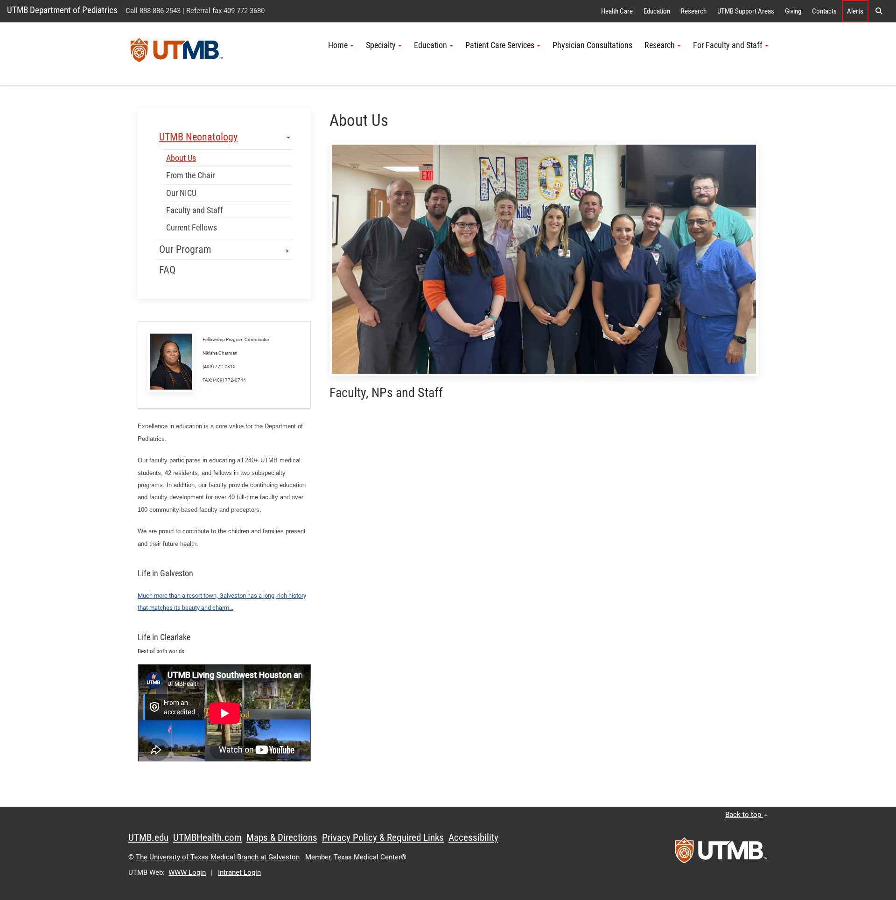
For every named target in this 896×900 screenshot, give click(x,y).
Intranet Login (239, 872)
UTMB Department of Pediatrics (62, 10)
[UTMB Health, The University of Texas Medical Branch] (721, 853)
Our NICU (181, 193)
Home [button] (338, 45)
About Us (181, 158)
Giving (793, 11)
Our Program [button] (185, 249)
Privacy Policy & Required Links (383, 837)
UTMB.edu (148, 837)
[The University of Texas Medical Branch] (177, 53)
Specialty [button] (381, 45)
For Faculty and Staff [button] (728, 45)
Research (694, 11)
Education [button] (430, 45)
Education (657, 11)
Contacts (824, 11)
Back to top (744, 814)
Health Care (617, 11)
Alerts (855, 11)
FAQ (167, 270)
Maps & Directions (281, 837)
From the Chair (190, 175)
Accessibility (473, 837)
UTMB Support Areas (745, 11)
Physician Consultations (592, 45)
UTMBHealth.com (207, 837)
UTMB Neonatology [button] (198, 137)
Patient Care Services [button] (499, 45)
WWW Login (187, 872)
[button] (878, 11)
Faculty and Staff (194, 210)
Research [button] (659, 45)
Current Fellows (191, 227)
